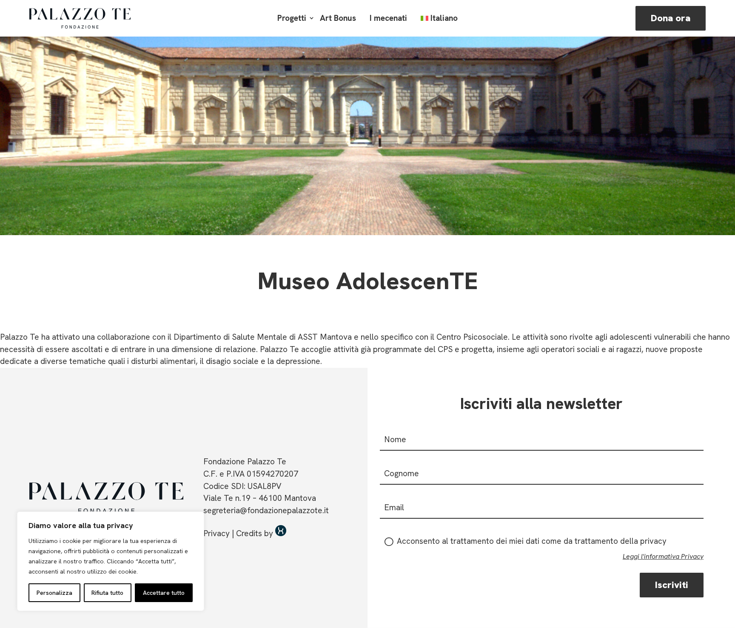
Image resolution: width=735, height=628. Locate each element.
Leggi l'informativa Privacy (663, 556)
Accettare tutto (164, 593)
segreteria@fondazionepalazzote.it (266, 510)
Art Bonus (338, 18)
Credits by (255, 533)
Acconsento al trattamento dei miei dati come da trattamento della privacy (531, 541)
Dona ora (670, 18)
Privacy (216, 533)
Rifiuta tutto (107, 593)
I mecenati (388, 18)
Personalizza (54, 593)
